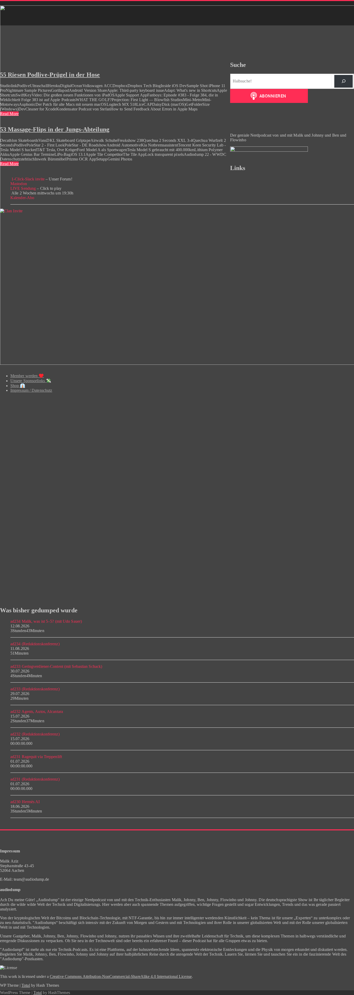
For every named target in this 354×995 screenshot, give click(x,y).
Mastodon (18, 183)
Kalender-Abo (22, 197)
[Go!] (343, 81)
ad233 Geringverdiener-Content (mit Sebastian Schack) (56, 666)
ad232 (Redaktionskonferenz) (35, 734)
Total (26, 985)
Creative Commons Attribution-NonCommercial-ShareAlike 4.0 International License (121, 976)
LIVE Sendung (23, 188)
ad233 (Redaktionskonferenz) (35, 689)
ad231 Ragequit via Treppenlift (36, 756)
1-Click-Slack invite (27, 179)
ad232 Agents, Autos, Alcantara (36, 711)
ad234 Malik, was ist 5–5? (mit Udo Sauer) (46, 621)
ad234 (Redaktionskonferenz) (35, 644)
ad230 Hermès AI (25, 802)
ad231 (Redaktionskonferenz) (35, 779)
